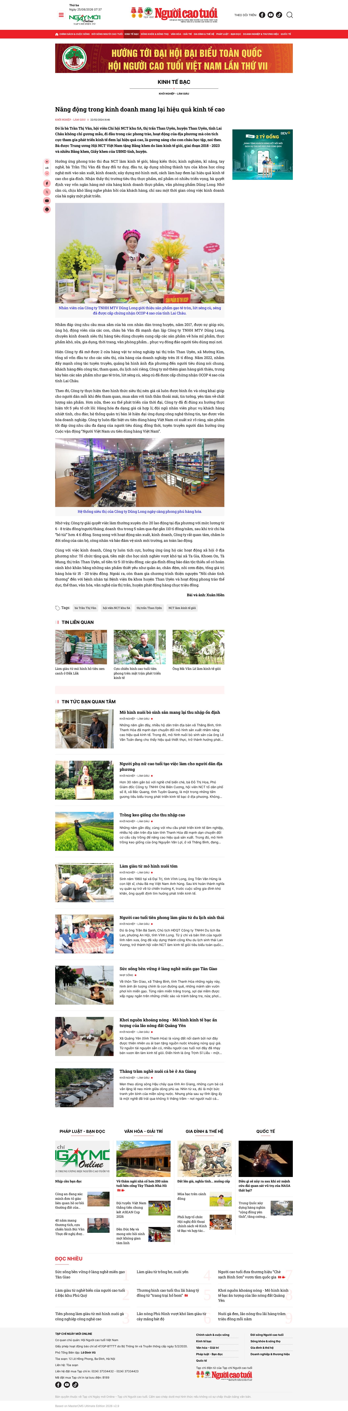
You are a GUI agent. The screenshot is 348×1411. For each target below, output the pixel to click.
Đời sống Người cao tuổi (107, 34)
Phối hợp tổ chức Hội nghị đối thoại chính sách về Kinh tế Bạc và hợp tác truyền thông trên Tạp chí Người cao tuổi (192, 1230)
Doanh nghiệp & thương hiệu (261, 34)
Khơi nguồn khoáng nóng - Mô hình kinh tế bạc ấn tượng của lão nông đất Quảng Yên (253, 1295)
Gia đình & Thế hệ (204, 1131)
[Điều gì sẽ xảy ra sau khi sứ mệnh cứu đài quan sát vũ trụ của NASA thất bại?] (266, 1159)
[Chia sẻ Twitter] (47, 192)
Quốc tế (286, 34)
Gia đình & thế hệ (204, 34)
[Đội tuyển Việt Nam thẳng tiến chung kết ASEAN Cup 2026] (159, 1208)
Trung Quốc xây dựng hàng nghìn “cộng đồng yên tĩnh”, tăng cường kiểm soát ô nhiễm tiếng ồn (253, 1214)
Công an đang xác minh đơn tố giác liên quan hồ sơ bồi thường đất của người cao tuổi (69, 1203)
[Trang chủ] (56, 34)
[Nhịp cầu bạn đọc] (82, 1159)
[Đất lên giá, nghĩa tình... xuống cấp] (204, 1159)
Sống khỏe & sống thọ (155, 34)
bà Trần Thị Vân (85, 608)
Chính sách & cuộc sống (74, 34)
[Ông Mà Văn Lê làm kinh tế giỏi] (198, 647)
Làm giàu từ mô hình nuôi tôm (149, 866)
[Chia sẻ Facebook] (47, 183)
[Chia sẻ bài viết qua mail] (47, 201)
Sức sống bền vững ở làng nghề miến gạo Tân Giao (168, 968)
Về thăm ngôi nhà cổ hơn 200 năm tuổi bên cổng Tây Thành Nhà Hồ (142, 1183)
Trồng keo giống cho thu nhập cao (152, 814)
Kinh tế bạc (132, 34)
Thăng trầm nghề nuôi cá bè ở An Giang (158, 1071)
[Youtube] (270, 15)
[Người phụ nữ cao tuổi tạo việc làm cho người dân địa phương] (84, 780)
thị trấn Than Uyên (149, 608)
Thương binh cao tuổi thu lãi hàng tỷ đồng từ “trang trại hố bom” (168, 1293)
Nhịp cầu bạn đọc (68, 1181)
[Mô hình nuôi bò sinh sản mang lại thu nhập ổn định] (84, 728)
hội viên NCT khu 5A (116, 608)
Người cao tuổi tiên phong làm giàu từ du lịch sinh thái (172, 917)
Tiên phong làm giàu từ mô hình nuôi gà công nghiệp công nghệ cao (89, 1316)
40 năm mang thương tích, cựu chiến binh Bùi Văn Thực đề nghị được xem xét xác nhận (70, 1229)
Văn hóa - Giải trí (181, 34)
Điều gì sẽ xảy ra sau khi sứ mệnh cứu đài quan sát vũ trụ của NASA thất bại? (264, 1185)
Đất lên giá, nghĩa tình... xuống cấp (203, 1181)
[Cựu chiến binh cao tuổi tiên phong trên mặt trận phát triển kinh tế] (140, 647)
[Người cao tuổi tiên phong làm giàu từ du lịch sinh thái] (84, 934)
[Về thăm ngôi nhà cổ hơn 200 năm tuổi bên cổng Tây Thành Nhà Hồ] (143, 1159)
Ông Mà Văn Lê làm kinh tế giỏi (197, 668)
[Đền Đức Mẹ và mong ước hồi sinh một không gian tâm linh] (159, 1234)
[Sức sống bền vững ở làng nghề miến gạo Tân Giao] (84, 985)
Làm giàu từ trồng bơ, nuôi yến (162, 1271)
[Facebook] (262, 15)
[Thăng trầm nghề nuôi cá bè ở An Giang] (84, 1087)
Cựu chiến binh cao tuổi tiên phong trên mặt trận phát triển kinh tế (137, 673)
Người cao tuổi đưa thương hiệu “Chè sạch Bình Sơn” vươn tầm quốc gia (249, 1274)
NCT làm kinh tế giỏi (182, 608)
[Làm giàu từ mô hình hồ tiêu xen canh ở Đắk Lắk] (81, 647)
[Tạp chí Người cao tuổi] (84, 24)
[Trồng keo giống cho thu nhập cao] (84, 831)
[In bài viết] (47, 209)
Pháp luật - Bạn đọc (228, 34)
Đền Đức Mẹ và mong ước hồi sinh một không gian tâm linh (130, 1236)
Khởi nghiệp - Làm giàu (174, 93)
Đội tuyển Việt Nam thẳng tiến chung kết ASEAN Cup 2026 (131, 1209)
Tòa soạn (72, 1365)
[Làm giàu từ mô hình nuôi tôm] (84, 882)
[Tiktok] (279, 15)
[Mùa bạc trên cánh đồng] (221, 1199)
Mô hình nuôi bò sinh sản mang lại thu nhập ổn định (170, 712)
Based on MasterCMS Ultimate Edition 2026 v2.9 (87, 1406)
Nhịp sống (126, 975)
